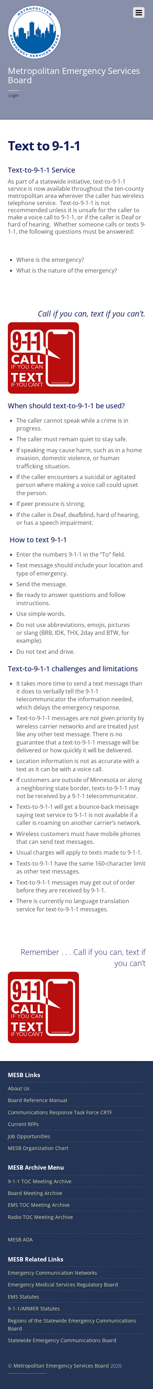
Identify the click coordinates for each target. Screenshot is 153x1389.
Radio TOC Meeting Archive (40, 1217)
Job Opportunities (29, 1136)
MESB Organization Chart (38, 1148)
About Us (19, 1088)
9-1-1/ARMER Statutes (34, 1308)
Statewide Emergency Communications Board (62, 1340)
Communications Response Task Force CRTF (60, 1112)
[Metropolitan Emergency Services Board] (34, 55)
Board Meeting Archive (35, 1193)
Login (14, 95)
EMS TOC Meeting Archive (39, 1204)
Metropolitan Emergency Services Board (61, 1365)
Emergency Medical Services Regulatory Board (63, 1284)
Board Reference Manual (37, 1100)
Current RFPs (23, 1124)
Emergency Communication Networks (52, 1272)
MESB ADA (20, 1239)
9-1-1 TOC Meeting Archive (40, 1181)
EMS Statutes (23, 1296)
